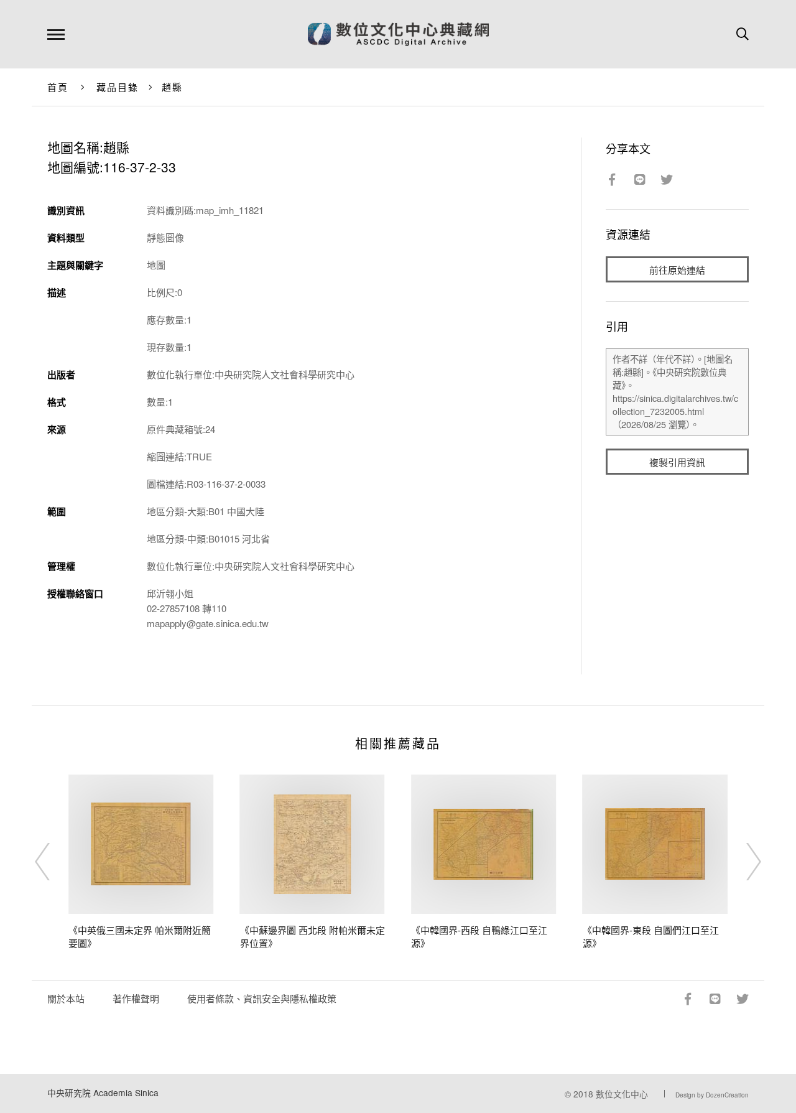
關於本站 (66, 998)
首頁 (58, 86)
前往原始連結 (677, 269)
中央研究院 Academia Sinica (103, 1092)
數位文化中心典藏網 (398, 34)
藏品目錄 (117, 86)
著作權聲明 (136, 998)
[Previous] (53, 862)
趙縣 (172, 86)
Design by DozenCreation (712, 1095)
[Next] (742, 862)
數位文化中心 (622, 1093)
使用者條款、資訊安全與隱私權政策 (261, 998)
